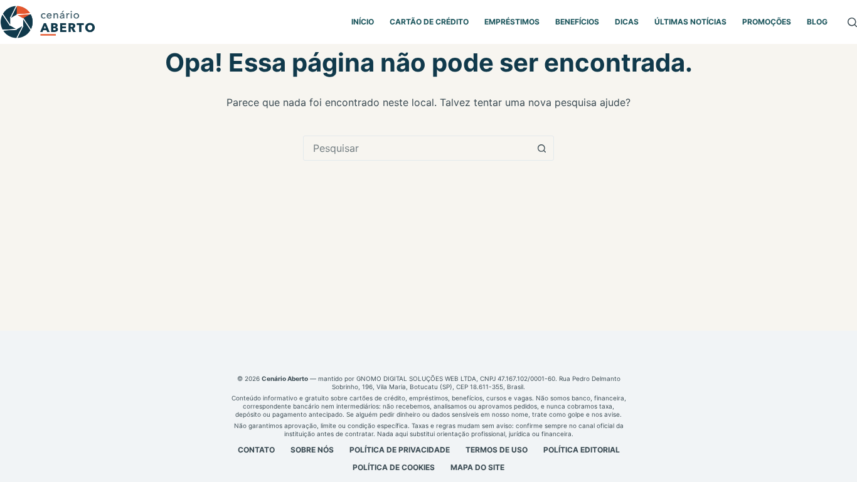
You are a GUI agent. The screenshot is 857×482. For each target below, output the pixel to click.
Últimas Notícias (690, 21)
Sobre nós (312, 449)
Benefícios (577, 21)
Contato (256, 449)
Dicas (627, 21)
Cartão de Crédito (429, 21)
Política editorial (581, 449)
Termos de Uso (497, 449)
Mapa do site (477, 467)
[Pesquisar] (852, 22)
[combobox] (417, 148)
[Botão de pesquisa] (541, 148)
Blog (817, 21)
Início (362, 21)
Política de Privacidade (399, 449)
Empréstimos (512, 21)
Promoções (766, 21)
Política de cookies (394, 467)
